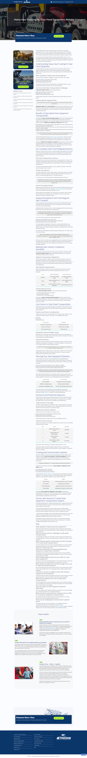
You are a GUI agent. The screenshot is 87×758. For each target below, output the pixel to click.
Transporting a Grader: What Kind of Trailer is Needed (22, 93)
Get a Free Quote (59, 36)
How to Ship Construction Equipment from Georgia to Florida (23, 106)
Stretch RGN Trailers (37, 743)
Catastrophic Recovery (18, 745)
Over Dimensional (17, 736)
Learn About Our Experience (23, 86)
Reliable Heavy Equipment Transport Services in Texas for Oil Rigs (22, 109)
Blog (35, 747)
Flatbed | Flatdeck (37, 734)
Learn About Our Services (23, 66)
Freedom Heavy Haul (48, 473)
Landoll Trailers (36, 745)
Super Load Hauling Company (19, 740)
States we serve (17, 747)
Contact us (47, 392)
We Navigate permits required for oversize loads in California (23, 103)
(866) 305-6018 (70, 1)
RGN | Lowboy (36, 738)
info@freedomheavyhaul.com (58, 1)
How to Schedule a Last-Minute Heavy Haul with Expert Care (22, 97)
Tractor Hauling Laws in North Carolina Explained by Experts (23, 100)
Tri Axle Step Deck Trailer (38, 740)
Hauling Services (16, 749)
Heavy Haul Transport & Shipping (19, 734)
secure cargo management (57, 137)
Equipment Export (17, 738)
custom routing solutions (61, 189)
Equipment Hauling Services (18, 743)
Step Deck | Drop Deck (38, 736)
